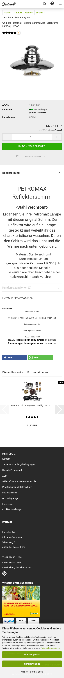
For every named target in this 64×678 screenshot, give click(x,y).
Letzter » (40, 12)
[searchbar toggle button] (44, 4)
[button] (7, 137)
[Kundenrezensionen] (9, 35)
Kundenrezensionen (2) (16, 287)
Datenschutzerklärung (50, 648)
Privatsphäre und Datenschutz (17, 487)
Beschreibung (11, 172)
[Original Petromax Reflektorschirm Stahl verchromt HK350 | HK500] (32, 59)
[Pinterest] (4, 574)
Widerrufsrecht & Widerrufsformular (19, 481)
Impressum (7, 504)
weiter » (29, 12)
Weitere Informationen (32, 672)
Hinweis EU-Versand (12, 470)
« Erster (7, 12)
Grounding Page (10, 498)
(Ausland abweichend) (37, 113)
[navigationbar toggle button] (60, 4)
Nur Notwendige (32, 664)
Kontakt (6, 459)
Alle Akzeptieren (32, 654)
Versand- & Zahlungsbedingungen (18, 464)
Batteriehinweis (9, 492)
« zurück (18, 12)
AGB (4, 476)
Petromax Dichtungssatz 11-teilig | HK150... (32, 405)
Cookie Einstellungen (12, 509)
